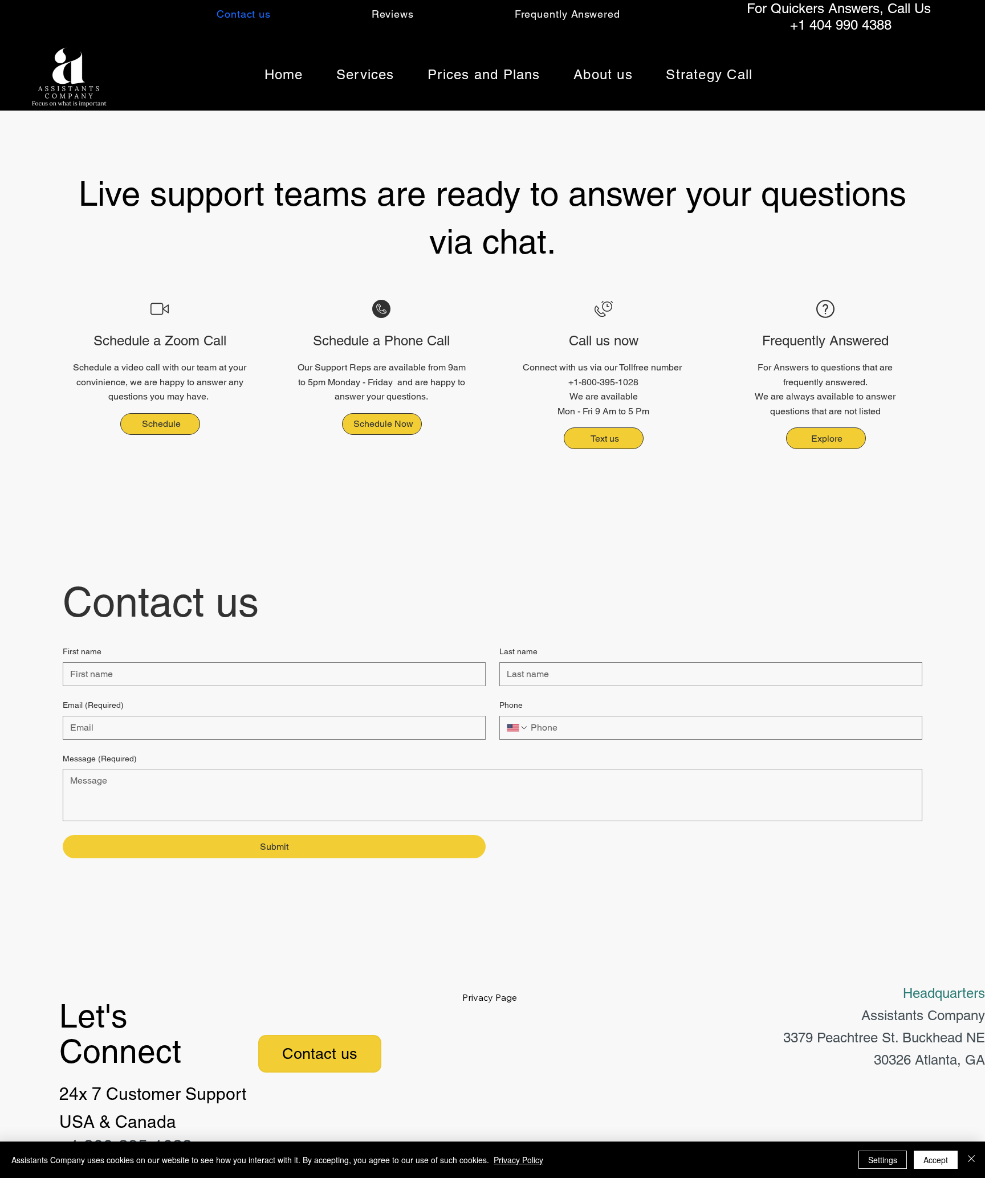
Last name (518, 651)
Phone (511, 705)
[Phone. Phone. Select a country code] (517, 727)
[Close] (971, 1160)
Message (100, 758)
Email (93, 705)
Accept (935, 1159)
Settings (882, 1159)
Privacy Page (489, 997)
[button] (365, 74)
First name (82, 651)
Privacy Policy (518, 1159)
